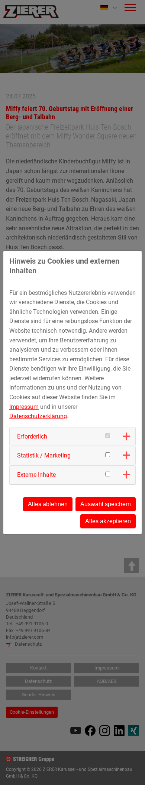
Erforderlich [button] (32, 436)
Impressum (24, 406)
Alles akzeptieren (108, 521)
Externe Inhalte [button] (36, 474)
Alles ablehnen (48, 504)
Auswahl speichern (105, 504)
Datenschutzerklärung (38, 416)
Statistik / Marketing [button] (44, 455)
